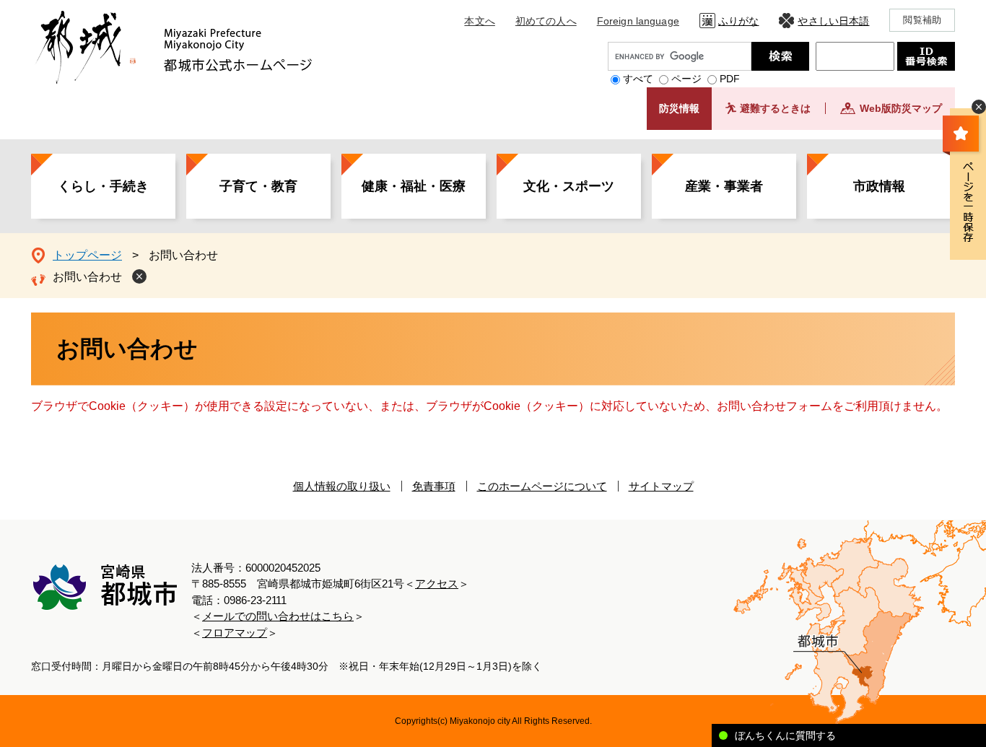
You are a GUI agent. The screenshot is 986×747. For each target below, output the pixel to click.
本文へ (479, 21)
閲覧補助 (922, 19)
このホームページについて (542, 486)
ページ (686, 78)
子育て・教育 (258, 186)
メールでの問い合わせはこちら (278, 616)
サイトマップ (661, 486)
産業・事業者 (724, 186)
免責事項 (433, 486)
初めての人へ (546, 21)
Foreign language (638, 21)
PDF (730, 78)
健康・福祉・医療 (414, 186)
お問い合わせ (87, 277)
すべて (638, 78)
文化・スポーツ (568, 186)
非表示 (979, 107)
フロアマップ (234, 632)
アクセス (436, 583)
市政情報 (879, 186)
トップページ (87, 255)
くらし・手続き (103, 186)
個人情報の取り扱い (342, 486)
